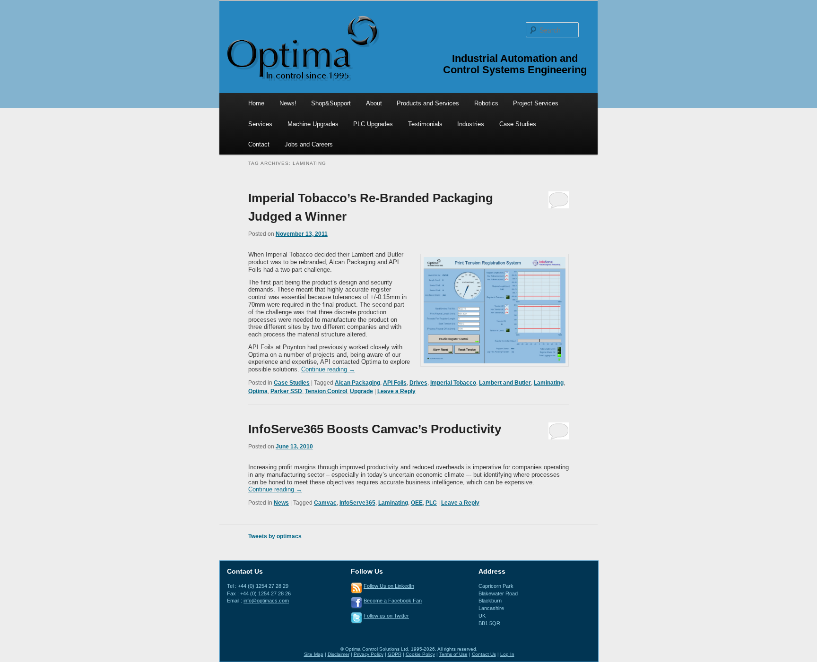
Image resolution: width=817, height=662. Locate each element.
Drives (418, 382)
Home (256, 103)
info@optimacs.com (266, 600)
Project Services (535, 103)
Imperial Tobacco (453, 382)
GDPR (394, 654)
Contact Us (484, 654)
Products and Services (428, 103)
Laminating (549, 382)
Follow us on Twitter (386, 616)
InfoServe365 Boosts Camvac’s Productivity (374, 429)
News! (287, 103)
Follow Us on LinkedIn (389, 586)
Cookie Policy (420, 654)
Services (260, 124)
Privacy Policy (368, 654)
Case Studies (517, 124)
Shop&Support (331, 103)
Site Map (313, 654)
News (281, 502)
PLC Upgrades (373, 124)
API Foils (395, 382)
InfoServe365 (357, 502)
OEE (417, 502)
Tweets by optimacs (275, 536)
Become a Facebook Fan (393, 600)
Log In (507, 654)
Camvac (325, 502)
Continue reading (328, 369)
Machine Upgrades (313, 124)
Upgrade (361, 391)
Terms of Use (453, 654)
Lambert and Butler (505, 382)
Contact (258, 144)
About (374, 103)
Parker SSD (286, 391)
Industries (470, 124)
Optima (258, 391)
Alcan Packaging (357, 382)
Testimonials (425, 124)
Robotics (486, 103)
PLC (431, 502)
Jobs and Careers (309, 144)
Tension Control (326, 391)
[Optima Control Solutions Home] (302, 47)
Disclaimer (338, 654)
